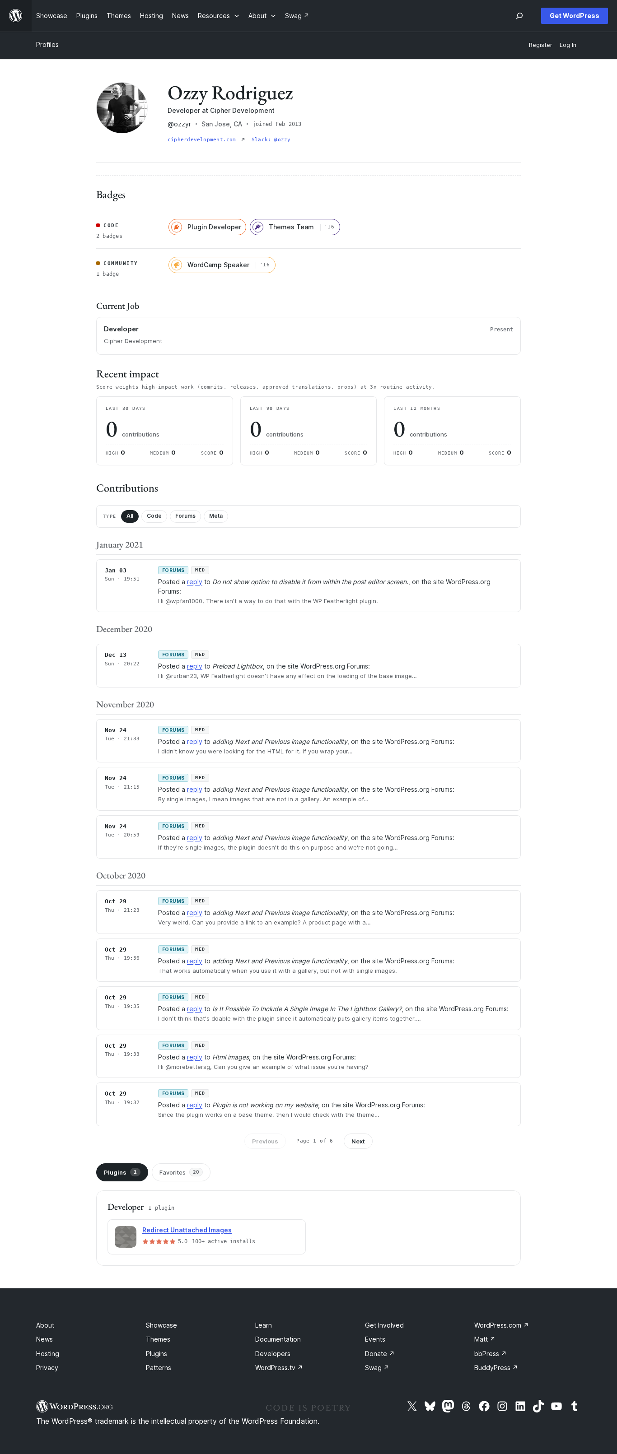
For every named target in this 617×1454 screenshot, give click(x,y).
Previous (265, 1141)
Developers (272, 1353)
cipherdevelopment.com (203, 140)
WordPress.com (501, 1325)
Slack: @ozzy (271, 140)
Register (540, 45)
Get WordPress (574, 15)
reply (194, 581)
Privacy (47, 1367)
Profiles (47, 44)
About (45, 1325)
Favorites (179, 1172)
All (129, 515)
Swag (377, 1367)
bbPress (490, 1353)
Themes (158, 1339)
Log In (568, 45)
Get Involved (384, 1325)
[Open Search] (519, 16)
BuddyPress (496, 1367)
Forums (185, 515)
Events (375, 1339)
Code (154, 515)
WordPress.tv (279, 1367)
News (44, 1339)
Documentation (278, 1339)
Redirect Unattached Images (187, 1230)
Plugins (120, 1172)
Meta (216, 515)
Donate (380, 1353)
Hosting (47, 1353)
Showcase (161, 1325)
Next (358, 1141)
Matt (484, 1339)
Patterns (158, 1367)
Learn (263, 1325)
